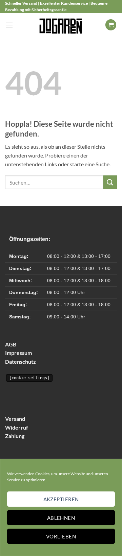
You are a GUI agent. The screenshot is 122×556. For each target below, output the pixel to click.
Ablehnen (61, 518)
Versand (15, 418)
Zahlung (14, 436)
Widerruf (16, 427)
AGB (10, 344)
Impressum (18, 352)
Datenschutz (20, 361)
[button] (9, 25)
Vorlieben (61, 536)
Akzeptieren (61, 499)
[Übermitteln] (110, 182)
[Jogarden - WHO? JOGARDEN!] (61, 25)
